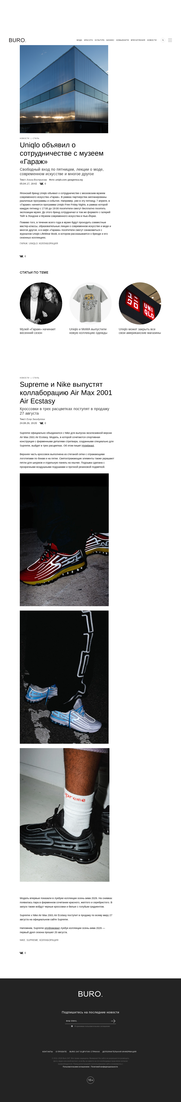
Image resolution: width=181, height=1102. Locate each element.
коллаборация (48, 243)
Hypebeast (88, 445)
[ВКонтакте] (41, 183)
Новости (152, 40)
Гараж (24, 243)
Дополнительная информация (119, 1052)
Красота (88, 40)
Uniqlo (33, 243)
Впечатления (138, 40)
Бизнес (110, 40)
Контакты (47, 1052)
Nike (22, 940)
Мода (79, 40)
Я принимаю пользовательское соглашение (92, 1026)
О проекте (61, 1052)
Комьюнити (122, 40)
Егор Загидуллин (36, 419)
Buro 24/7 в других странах (85, 1052)
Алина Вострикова (37, 180)
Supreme (32, 940)
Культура (99, 40)
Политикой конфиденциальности (104, 1067)
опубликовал (52, 928)
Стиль (36, 138)
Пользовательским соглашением (76, 1067)
